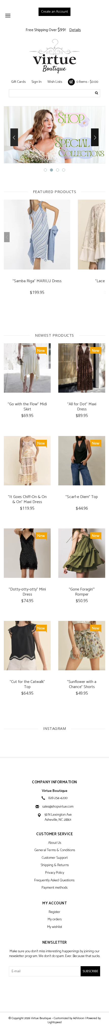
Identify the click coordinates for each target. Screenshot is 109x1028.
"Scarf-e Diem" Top (82, 497)
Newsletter (54, 943)
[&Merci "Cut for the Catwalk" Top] (27, 646)
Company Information (54, 782)
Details (75, 30)
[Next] (95, 137)
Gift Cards (18, 82)
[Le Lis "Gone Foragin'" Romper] (81, 553)
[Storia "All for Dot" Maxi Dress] (81, 368)
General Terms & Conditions (54, 850)
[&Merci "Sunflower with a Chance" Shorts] (81, 646)
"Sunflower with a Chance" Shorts (81, 684)
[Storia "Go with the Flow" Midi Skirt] (27, 368)
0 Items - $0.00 (86, 82)
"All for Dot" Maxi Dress (81, 407)
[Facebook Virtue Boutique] (46, 993)
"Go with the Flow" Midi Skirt (27, 407)
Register (54, 912)
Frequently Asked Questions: (54, 880)
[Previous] (14, 137)
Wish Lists (54, 82)
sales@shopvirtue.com (58, 807)
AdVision (78, 1018)
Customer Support (55, 858)
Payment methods (54, 888)
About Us (54, 843)
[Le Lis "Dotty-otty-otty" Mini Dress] (27, 553)
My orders (55, 919)
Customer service (54, 834)
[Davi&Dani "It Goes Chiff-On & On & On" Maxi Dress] (27, 460)
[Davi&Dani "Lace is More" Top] (37, 235)
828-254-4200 (57, 798)
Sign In (36, 82)
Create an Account (54, 12)
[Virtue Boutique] (54, 56)
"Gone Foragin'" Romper (82, 592)
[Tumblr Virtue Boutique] (54, 993)
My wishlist (54, 927)
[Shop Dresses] (54, 134)
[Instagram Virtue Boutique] (63, 993)
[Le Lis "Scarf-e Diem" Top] (81, 460)
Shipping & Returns (55, 865)
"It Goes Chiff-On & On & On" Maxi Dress (27, 499)
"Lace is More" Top (37, 281)
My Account (54, 903)
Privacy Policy (54, 873)
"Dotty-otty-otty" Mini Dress (27, 592)
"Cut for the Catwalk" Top (27, 684)
